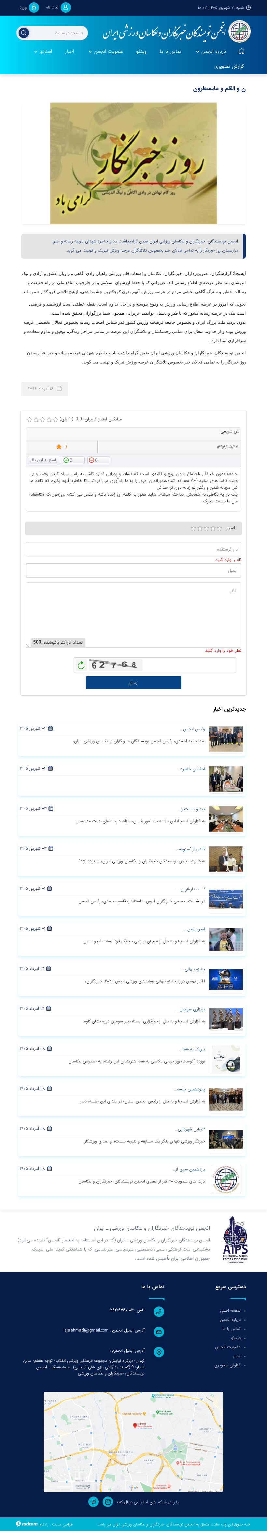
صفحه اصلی (230, 1310)
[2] (200, 528)
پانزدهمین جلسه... (189, 1089)
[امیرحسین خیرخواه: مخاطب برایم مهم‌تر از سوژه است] (226, 938)
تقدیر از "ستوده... (190, 849)
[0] (30, 420)
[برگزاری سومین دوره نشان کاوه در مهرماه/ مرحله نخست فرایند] (226, 1018)
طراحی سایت (62, 1524)
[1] (193, 528)
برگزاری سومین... (190, 1009)
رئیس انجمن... (192, 729)
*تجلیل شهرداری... (190, 1129)
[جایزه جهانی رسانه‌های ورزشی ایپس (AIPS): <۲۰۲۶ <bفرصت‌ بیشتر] (226, 978)
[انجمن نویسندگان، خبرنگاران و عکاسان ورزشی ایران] (174, 32)
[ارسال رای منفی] (99, 459)
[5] (219, 528)
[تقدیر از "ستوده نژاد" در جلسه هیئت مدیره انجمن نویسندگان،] (226, 858)
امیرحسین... (194, 929)
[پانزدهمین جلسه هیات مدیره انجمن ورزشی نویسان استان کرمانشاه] (226, 1098)
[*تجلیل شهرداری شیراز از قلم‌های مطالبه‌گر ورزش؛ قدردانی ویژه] (226, 1138)
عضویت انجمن (228, 1347)
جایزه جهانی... (193, 969)
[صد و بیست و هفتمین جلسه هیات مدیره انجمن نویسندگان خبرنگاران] (226, 818)
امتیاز (230, 527)
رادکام (44, 1524)
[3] (206, 528)
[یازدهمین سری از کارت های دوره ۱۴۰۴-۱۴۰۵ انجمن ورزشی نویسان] (226, 1178)
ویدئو (236, 1337)
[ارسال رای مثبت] (73, 459)
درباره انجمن (230, 1319)
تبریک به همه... (192, 1049)
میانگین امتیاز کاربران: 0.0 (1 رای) (91, 419)
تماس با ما (231, 1328)
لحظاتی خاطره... (191, 769)
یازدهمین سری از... (189, 1169)
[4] (213, 528)
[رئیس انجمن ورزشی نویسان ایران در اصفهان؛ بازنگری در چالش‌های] (226, 738)
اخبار (237, 1356)
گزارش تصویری (227, 1365)
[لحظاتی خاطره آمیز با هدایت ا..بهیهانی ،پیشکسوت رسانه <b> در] (226, 778)
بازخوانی (81, 663)
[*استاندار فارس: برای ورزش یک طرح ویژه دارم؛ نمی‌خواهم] (226, 898)
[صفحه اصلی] (241, 51)
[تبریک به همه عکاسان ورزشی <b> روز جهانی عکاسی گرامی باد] (226, 1058)
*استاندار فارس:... (190, 889)
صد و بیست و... (191, 809)
